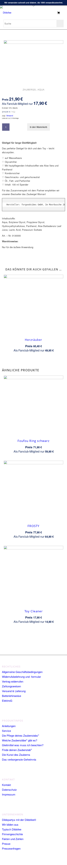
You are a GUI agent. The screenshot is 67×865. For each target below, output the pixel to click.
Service (6, 731)
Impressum (8, 794)
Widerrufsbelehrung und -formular (21, 676)
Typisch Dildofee (11, 829)
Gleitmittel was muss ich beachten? (22, 745)
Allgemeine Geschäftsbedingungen (22, 672)
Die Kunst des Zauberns (16, 754)
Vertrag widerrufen (12, 681)
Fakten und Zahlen (12, 839)
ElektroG (7, 700)
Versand (9, 115)
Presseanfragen (11, 848)
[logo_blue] (17, 12)
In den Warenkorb (38, 126)
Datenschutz (9, 789)
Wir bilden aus (10, 824)
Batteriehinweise (11, 696)
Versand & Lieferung (14, 691)
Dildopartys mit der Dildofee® (19, 820)
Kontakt (6, 785)
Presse (6, 843)
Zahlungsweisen (11, 686)
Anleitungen (9, 726)
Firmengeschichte (12, 834)
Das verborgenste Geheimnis (19, 759)
